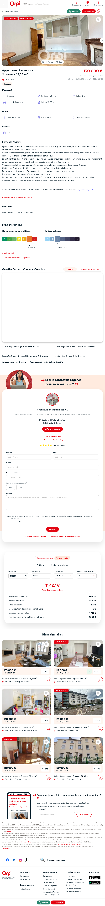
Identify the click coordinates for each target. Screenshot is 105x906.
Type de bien (35, 571)
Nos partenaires (26, 885)
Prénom (9, 452)
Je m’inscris (84, 814)
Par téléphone (14, 519)
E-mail (8, 463)
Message (9, 493)
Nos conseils (24, 876)
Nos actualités (24, 879)
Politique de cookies (73, 888)
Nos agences (47, 876)
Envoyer (52, 529)
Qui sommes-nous (50, 879)
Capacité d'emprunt (45, 558)
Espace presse (48, 882)
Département (58, 571)
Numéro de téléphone (13, 473)
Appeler (75, 11)
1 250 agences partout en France (36, 4)
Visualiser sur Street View (89, 269)
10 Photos (49, 62)
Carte (60, 62)
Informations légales (74, 879)
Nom (54, 452)
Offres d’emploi (49, 889)
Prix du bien (12, 571)
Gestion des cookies (73, 892)
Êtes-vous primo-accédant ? (86, 571)
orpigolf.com (24, 889)
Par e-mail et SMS (15, 522)
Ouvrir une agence (50, 886)
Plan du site (70, 876)
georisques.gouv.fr (86, 189)
